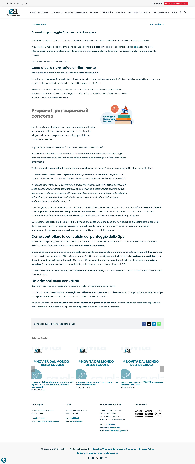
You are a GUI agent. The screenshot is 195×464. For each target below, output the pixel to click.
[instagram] (22, 3)
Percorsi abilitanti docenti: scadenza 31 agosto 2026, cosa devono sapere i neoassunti (52, 384)
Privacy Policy (146, 449)
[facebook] (7, 3)
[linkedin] (11, 3)
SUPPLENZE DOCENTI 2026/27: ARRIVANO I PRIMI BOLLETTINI (142, 383)
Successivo (155, 24)
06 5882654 (40, 418)
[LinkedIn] (154, 323)
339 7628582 (109, 424)
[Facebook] (144, 323)
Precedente (40, 24)
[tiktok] (26, 3)
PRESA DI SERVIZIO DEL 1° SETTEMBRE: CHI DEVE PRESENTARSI (97, 383)
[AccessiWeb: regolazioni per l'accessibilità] (3, 460)
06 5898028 (74, 418)
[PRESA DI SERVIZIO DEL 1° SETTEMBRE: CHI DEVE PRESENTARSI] (97, 348)
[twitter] (14, 3)
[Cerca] (182, 12)
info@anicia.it (76, 421)
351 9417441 (115, 427)
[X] (149, 323)
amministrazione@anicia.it (47, 421)
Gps (135, 46)
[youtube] (18, 3)
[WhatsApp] (159, 323)
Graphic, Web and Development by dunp (114, 449)
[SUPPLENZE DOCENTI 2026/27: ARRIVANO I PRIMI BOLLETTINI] (142, 348)
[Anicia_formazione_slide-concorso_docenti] (117, 104)
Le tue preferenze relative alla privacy (97, 453)
